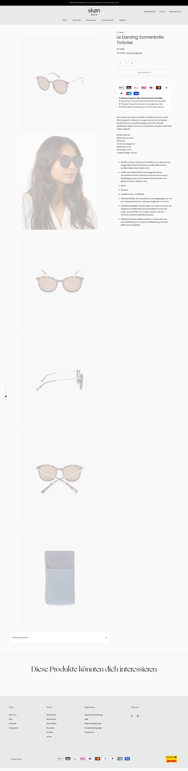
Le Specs (120, 32)
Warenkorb (51, 719)
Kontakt (50, 732)
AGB (86, 719)
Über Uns (13, 715)
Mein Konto (51, 715)
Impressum (89, 732)
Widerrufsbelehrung (93, 723)
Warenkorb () (175, 11)
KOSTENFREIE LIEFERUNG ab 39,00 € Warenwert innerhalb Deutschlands (94, 3)
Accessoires (91, 20)
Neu (10, 719)
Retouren (50, 728)
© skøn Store (16, 759)
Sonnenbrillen (108, 20)
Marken (122, 20)
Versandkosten (136, 53)
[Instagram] (138, 715)
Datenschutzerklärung (94, 715)
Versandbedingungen (93, 728)
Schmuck (77, 20)
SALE (64, 20)
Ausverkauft (144, 73)
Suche (162, 11)
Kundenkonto (150, 11)
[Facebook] (132, 715)
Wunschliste (51, 723)
